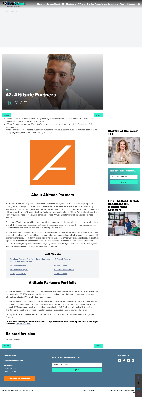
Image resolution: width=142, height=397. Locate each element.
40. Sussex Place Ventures (64, 270)
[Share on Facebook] (138, 377)
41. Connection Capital (19, 270)
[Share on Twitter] (138, 383)
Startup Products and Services (101, 4)
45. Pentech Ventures (62, 259)
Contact (131, 4)
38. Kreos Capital (60, 274)
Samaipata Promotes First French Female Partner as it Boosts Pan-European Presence (30, 260)
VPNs (80, 4)
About (122, 4)
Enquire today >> (23, 324)
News (39, 4)
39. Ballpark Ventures (18, 274)
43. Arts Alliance (60, 266)
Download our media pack (19, 378)
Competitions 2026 (55, 4)
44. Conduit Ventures (18, 266)
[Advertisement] (66, 29)
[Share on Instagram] (138, 393)
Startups (70, 4)
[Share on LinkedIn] (138, 388)
